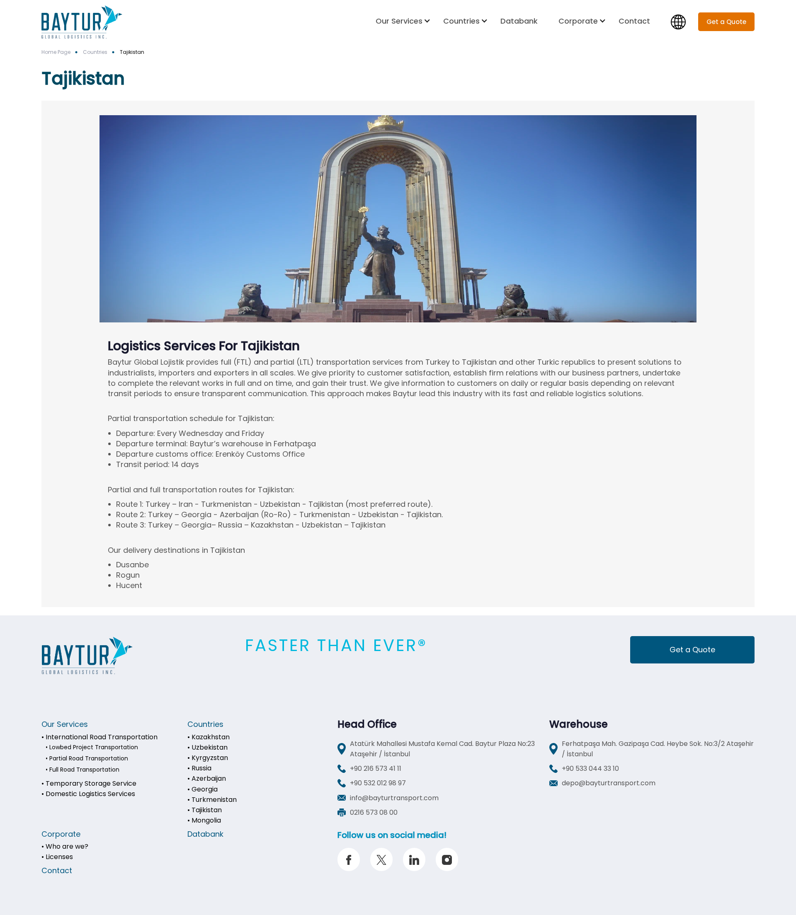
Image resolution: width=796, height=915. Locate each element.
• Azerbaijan (206, 778)
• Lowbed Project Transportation (92, 747)
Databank (519, 21)
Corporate (578, 21)
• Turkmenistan (212, 799)
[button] (403, 21)
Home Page (55, 52)
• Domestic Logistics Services (88, 794)
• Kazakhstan (208, 737)
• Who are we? (64, 846)
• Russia (199, 768)
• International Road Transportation (99, 737)
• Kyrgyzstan (207, 757)
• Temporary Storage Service (88, 783)
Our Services (399, 21)
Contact (634, 21)
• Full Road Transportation (82, 769)
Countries (461, 21)
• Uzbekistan (207, 747)
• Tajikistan (204, 810)
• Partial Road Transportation (87, 758)
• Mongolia (204, 820)
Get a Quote (692, 649)
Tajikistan (132, 52)
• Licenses (57, 857)
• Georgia (202, 789)
